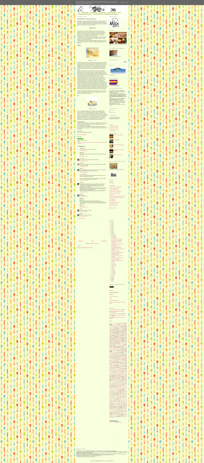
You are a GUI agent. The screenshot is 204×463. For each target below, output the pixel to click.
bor (124, 330)
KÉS (110, 363)
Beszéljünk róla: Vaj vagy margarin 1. (87, 19)
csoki (115, 336)
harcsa (114, 353)
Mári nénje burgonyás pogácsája (116, 247)
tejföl (120, 404)
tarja (118, 403)
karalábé (112, 360)
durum (125, 338)
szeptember (113, 264)
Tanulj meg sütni (124, 402)
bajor (126, 327)
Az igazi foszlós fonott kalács (118, 134)
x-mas (120, 414)
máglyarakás (111, 373)
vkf (109, 414)
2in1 (110, 323)
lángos (113, 369)
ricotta (116, 393)
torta (119, 407)
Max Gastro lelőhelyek (85, 12)
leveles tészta (111, 371)
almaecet (125, 324)
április (112, 271)
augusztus (113, 265)
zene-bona (115, 415)
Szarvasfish (111, 400)
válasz (80, 143)
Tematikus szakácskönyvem (112, 12)
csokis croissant (120, 336)
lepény (114, 370)
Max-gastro (111, 294)
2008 (111, 279)
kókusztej (110, 365)
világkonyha (124, 413)
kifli (124, 363)
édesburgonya (116, 339)
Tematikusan (111, 181)
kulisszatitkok (121, 368)
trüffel (126, 408)
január (112, 275)
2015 (111, 228)
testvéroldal (118, 405)
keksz (124, 360)
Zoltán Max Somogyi (112, 110)
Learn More (123, 2)
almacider (121, 324)
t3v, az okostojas (82, 174)
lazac (118, 369)
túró (117, 409)
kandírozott (110, 359)
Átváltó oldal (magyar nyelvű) (113, 188)
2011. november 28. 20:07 (84, 196)
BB (122, 329)
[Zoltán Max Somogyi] (109, 111)
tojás (113, 407)
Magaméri (125, 372)
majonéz (110, 374)
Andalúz (120, 325)
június (112, 268)
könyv (110, 366)
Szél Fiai (123, 400)
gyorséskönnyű (123, 350)
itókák (124, 355)
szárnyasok (124, 399)
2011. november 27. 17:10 (84, 180)
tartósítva (124, 403)
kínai (117, 364)
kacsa (110, 358)
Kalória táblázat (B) (112, 200)
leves (120, 371)
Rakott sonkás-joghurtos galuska (119, 144)
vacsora (124, 410)
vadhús (110, 411)
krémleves (111, 367)
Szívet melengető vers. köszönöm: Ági (115, 313)
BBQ (124, 329)
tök (109, 408)
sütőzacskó (110, 399)
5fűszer (113, 323)
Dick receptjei (122, 337)
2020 (111, 221)
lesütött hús (124, 370)
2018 (111, 224)
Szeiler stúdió (117, 400)
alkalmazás (114, 324)
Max (80, 168)
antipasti (124, 325)
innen (93, 60)
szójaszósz (111, 402)
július (112, 267)
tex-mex (113, 406)
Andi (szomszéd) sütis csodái (114, 300)
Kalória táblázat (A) (112, 199)
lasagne (116, 369)
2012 (111, 232)
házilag (110, 354)
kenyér (110, 362)
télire (114, 405)
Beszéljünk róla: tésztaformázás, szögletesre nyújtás (116, 254)
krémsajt (115, 367)
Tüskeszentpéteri (122, 409)
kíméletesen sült (112, 364)
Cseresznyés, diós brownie (115, 259)
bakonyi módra (112, 328)
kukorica (110, 368)
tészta (125, 405)
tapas (112, 403)
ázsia (118, 327)
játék (111, 357)
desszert (117, 337)
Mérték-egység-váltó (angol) (113, 203)
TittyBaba (124, 406)
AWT (113, 327)
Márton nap (117, 376)
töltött (115, 408)
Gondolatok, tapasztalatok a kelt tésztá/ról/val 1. (116, 197)
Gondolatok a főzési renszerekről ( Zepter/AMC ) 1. (117, 196)
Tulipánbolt (111, 409)
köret (113, 366)
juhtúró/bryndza (119, 357)
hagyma (117, 352)
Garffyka (110, 298)
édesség (122, 339)
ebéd (110, 339)
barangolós (123, 328)
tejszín (124, 404)
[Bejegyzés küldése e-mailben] (78, 141)
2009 (111, 278)
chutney (110, 334)
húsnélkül (125, 354)
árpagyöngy (115, 326)
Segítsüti (110, 396)
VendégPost (123, 412)
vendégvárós (111, 413)
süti (116, 398)
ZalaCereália (111, 415)
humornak (119, 354)
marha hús (125, 375)
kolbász (115, 365)
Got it (127, 2)
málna (116, 374)
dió (109, 338)
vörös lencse (114, 414)
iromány (118, 355)
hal (120, 352)
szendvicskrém (117, 401)
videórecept (119, 413)
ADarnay (116, 323)
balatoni (116, 328)
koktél (121, 364)
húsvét (111, 355)
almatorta (112, 325)
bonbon (121, 330)
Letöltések (119, 12)
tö (125, 407)
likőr (115, 372)
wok (117, 414)
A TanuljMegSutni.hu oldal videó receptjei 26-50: (111, 14)
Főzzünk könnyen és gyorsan (98, 14)
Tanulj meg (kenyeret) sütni (113, 292)
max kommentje (101, 142)
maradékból (116, 375)
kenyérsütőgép (117, 362)
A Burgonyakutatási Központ (113, 126)
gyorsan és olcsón (113, 350)
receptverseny (111, 392)
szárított (120, 399)
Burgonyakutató (113, 333)
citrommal (119, 334)
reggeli (117, 392)
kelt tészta (114, 361)
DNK (116, 338)
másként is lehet (124, 376)
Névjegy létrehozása (112, 112)
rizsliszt (122, 393)
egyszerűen (118, 340)
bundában (120, 332)
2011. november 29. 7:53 (83, 216)
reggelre (121, 392)
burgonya (125, 332)
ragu (122, 390)
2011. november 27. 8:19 (83, 150)
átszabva (123, 326)
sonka (122, 396)
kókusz (124, 364)
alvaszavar (116, 325)
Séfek (116, 395)
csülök (125, 336)
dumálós (120, 338)
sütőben (121, 398)
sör (113, 397)
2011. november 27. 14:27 (84, 172)
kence (124, 361)
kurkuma (110, 369)
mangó (123, 374)
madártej (121, 372)
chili (124, 333)
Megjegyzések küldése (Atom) (94, 243)
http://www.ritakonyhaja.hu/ (82, 134)
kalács (114, 358)
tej (117, 404)
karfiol (115, 360)
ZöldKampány (111, 416)
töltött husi (119, 408)
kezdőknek (117, 363)
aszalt (119, 326)
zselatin (122, 416)
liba (124, 371)
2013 (111, 231)
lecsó (121, 369)
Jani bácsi (88, 142)
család (110, 335)
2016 (111, 227)
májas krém (124, 373)
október (112, 263)
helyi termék (114, 354)
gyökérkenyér (114, 351)
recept (118, 391)
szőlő (114, 402)
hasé (117, 353)
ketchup (114, 363)
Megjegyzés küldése (82, 218)
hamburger (110, 353)
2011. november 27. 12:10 (84, 166)
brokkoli (125, 331)
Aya (115, 327)
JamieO (117, 356)
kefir (121, 360)
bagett (123, 327)
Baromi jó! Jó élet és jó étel (113, 127)
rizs (119, 393)
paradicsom (111, 386)
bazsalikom (119, 329)
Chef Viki (120, 333)
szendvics (111, 401)
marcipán (121, 375)
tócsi (110, 407)
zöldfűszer (124, 415)
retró (113, 393)
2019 (111, 223)
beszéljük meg (84, 142)
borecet (110, 331)
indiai (115, 355)
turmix (115, 409)
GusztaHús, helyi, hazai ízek (113, 129)
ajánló (81, 142)
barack (120, 328)
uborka (110, 410)
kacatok (124, 357)
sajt (111, 394)
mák (113, 374)
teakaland (113, 404)
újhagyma (116, 410)
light (113, 372)
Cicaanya (114, 334)
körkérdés (117, 366)
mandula (119, 374)
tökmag (113, 408)
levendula (117, 371)
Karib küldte (118, 360)
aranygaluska (111, 326)
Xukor (124, 414)
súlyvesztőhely (111, 398)
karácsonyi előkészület (122, 359)
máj (120, 373)
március (112, 272)
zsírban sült (111, 417)
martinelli (81, 148)
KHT (121, 363)
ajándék (120, 323)
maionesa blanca (116, 373)
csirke (121, 335)
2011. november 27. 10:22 (84, 156)
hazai (119, 353)
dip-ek (113, 338)
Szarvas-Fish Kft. (112, 130)
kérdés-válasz (93, 142)
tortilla (123, 407)
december (113, 235)
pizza (121, 388)
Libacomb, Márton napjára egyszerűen (117, 252)
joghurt (114, 357)
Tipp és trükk (118, 406)
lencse (110, 370)
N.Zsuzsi (81, 158)
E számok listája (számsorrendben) (114, 193)
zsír (125, 416)
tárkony (121, 403)
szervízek (124, 401)
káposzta (114, 359)
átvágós (110, 327)
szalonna (115, 399)
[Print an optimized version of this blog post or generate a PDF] (80, 139)
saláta (116, 394)
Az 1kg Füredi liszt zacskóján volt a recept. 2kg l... (117, 317)
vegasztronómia (118, 412)
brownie (110, 332)
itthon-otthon (111, 356)
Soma (118, 396)
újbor (113, 410)
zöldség (116, 416)
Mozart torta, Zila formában (118, 154)
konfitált (120, 365)
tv (125, 409)
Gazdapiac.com (111, 194)
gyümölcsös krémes (112, 352)
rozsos (126, 393)
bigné (116, 330)
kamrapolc (123, 358)
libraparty (110, 372)
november (113, 236)
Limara (118, 372)
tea (109, 404)
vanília (121, 411)
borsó (114, 331)
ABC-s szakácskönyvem (102, 12)
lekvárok (124, 369)
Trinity (123, 408)
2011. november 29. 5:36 (83, 211)
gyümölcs (123, 351)
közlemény (97, 142)
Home (79, 12)
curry (124, 334)
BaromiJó (114, 329)
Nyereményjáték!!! (116, 139)
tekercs (110, 405)
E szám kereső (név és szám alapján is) (115, 191)
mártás (112, 376)
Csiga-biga (116, 335)
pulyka (111, 390)
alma (117, 324)
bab (120, 327)
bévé (80, 182)
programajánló (119, 389)
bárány (110, 329)
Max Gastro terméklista (93, 12)
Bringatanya (119, 331)
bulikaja (114, 332)
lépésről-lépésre (118, 370)
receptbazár (123, 391)
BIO (118, 330)
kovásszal (123, 365)
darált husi (111, 337)
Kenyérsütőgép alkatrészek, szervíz (115, 202)
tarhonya (115, 403)
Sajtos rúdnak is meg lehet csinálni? (115, 309)
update (120, 410)
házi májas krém (123, 353)
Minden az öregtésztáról (113, 205)
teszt (121, 405)
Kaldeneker (119, 358)
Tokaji (116, 407)
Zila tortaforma (119, 415)
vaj (113, 411)
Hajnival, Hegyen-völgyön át (113, 296)
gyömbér (118, 351)
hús (122, 354)
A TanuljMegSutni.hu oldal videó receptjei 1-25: (85, 14)
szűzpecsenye (118, 402)
